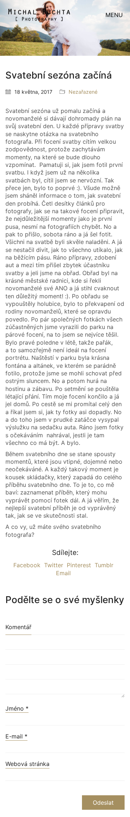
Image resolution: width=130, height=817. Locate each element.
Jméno (17, 708)
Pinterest (79, 565)
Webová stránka (27, 763)
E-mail (16, 736)
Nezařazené (83, 92)
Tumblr (104, 565)
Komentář (18, 627)
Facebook (26, 565)
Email (63, 573)
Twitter (53, 565)
